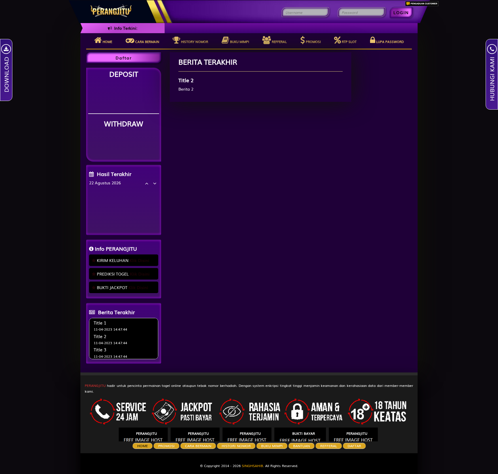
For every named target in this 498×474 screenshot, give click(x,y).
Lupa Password (389, 41)
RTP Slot (348, 41)
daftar (354, 445)
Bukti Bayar (303, 433)
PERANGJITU (96, 385)
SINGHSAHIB (252, 465)
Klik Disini (139, 260)
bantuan (301, 445)
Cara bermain (146, 41)
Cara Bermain (198, 445)
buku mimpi (272, 445)
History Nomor (194, 41)
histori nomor (236, 445)
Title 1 (100, 322)
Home (107, 41)
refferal (328, 445)
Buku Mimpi (239, 41)
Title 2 (100, 336)
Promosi (313, 41)
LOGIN (401, 12)
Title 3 (100, 349)
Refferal (279, 41)
